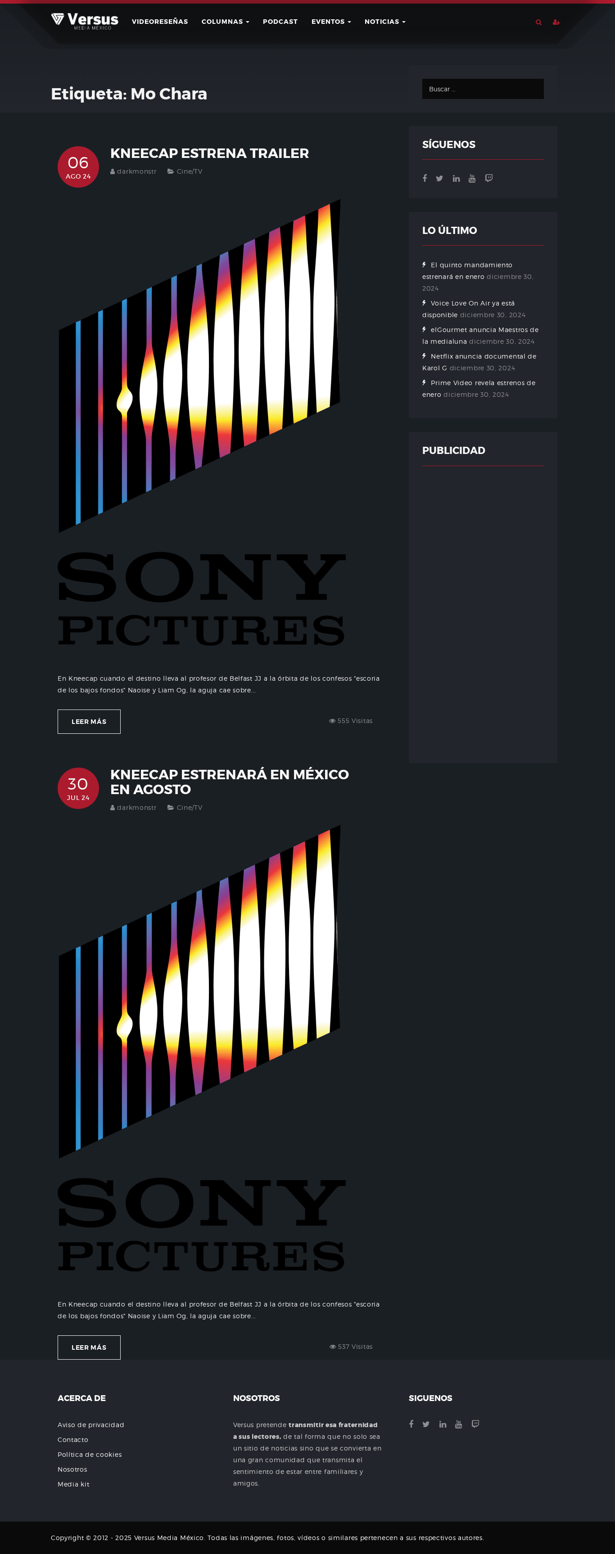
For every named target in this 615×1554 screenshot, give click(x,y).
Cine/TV (190, 171)
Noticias (383, 22)
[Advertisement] (483, 615)
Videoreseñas (160, 22)
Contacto (73, 1439)
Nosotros (72, 1469)
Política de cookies (90, 1454)
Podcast (280, 22)
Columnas (223, 22)
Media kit (73, 1484)
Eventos (329, 22)
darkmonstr (136, 171)
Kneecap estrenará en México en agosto (229, 782)
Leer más (89, 722)
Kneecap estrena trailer (209, 153)
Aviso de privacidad (91, 1424)
